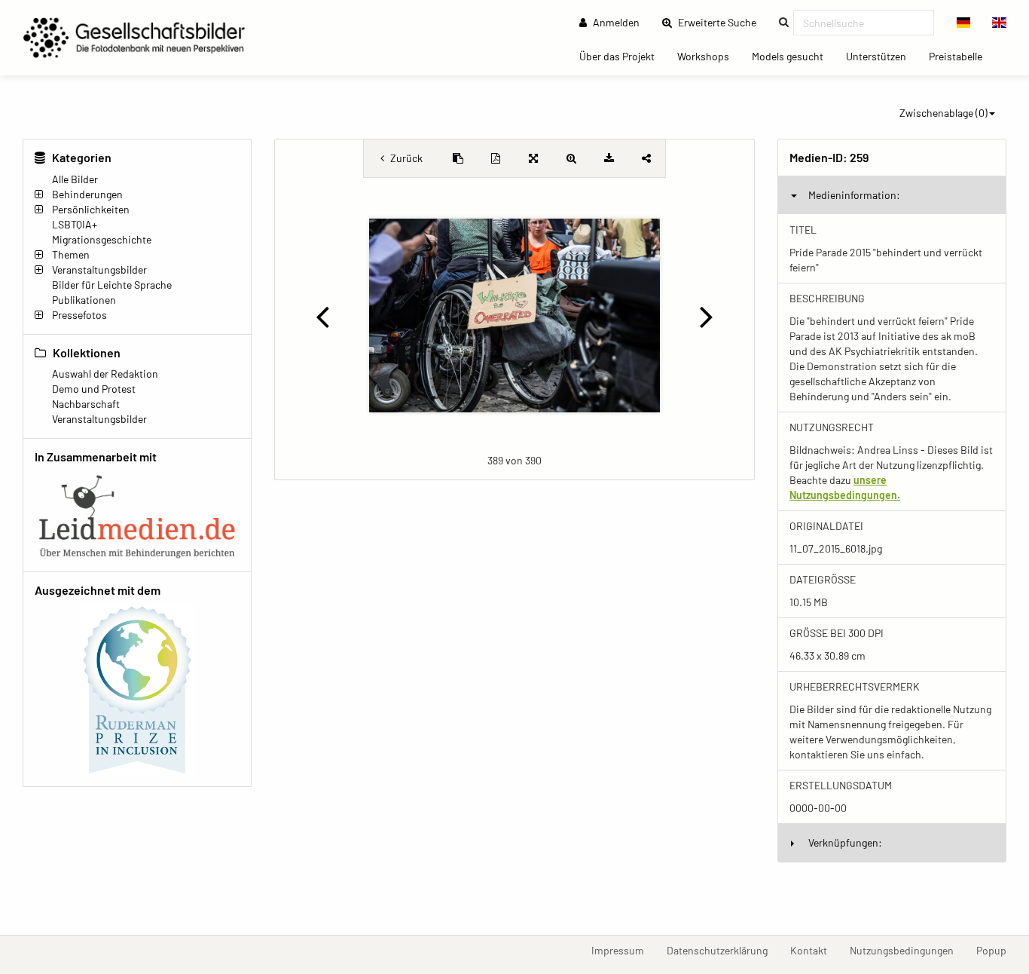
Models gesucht (793, 56)
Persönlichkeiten (91, 209)
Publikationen (84, 299)
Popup (997, 950)
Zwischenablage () (943, 112)
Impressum (623, 950)
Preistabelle (961, 56)
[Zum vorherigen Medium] (322, 315)
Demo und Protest (94, 388)
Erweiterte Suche (722, 22)
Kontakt (814, 950)
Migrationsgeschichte (101, 239)
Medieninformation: (854, 194)
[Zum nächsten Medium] (707, 315)
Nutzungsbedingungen (907, 950)
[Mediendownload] (608, 158)
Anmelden (615, 22)
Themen (71, 254)
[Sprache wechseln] (963, 22)
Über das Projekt (622, 56)
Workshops (708, 56)
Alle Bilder (75, 179)
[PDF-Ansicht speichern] (495, 158)
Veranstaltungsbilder (99, 269)
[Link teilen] (646, 158)
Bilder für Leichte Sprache (112, 284)
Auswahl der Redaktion (105, 373)
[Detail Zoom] (571, 158)
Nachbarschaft (86, 403)
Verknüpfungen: (845, 842)
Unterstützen (882, 56)
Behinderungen (87, 194)
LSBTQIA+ (74, 224)
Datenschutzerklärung (723, 950)
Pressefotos (79, 314)
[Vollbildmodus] (533, 158)
